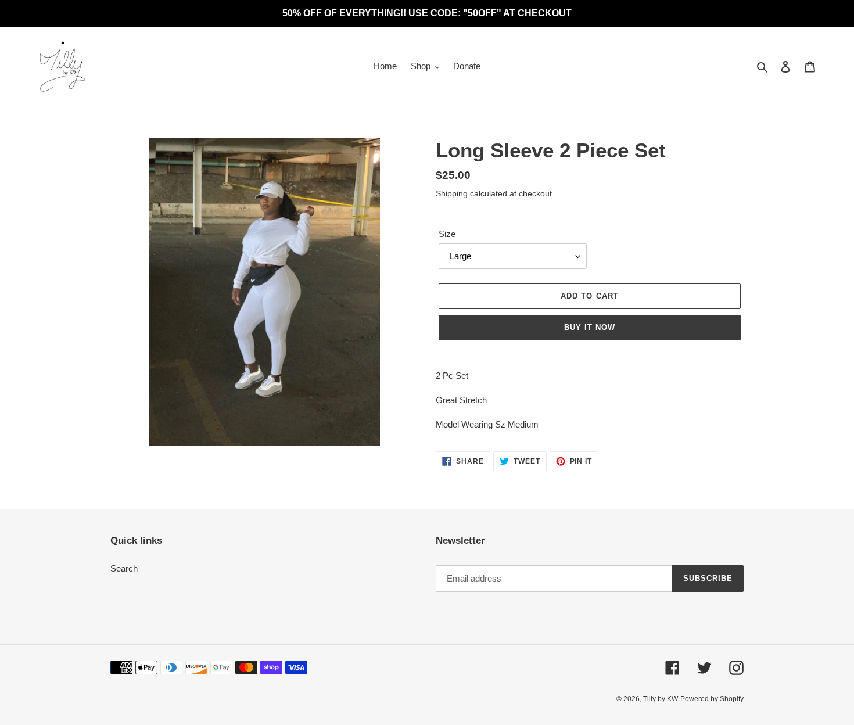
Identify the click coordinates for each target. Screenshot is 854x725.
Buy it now (589, 327)
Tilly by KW (660, 699)
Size (447, 234)
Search (124, 568)
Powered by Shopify (712, 699)
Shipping (452, 193)
